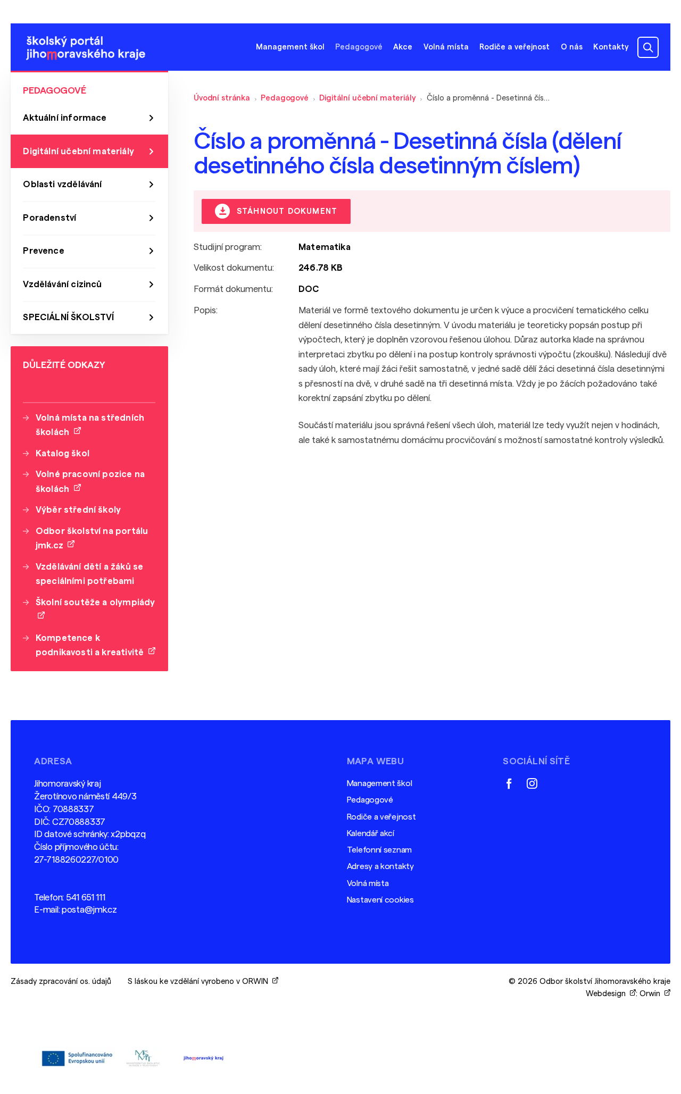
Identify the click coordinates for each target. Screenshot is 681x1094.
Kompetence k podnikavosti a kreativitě (92, 645)
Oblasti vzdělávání (62, 184)
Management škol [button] (290, 47)
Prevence (43, 250)
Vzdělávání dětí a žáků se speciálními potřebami (89, 574)
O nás (572, 47)
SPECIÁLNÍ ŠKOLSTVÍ (68, 317)
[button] (648, 47)
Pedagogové (285, 98)
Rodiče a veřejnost (381, 817)
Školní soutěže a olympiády (95, 609)
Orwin (652, 994)
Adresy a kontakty (380, 866)
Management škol (379, 783)
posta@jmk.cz (89, 909)
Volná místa (446, 47)
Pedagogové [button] (359, 47)
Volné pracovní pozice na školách (90, 481)
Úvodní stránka (222, 98)
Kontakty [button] (611, 47)
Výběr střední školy (78, 509)
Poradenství (49, 217)
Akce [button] (402, 47)
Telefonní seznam (379, 850)
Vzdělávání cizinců (62, 284)
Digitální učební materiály (367, 98)
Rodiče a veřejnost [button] (514, 47)
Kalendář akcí (370, 833)
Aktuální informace (64, 117)
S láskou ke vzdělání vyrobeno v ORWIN (200, 982)
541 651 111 (85, 897)
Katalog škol (62, 453)
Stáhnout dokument (285, 212)
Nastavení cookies (380, 900)
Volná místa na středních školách (90, 425)
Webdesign (608, 994)
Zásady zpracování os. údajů (61, 982)
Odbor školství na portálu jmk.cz (92, 538)
